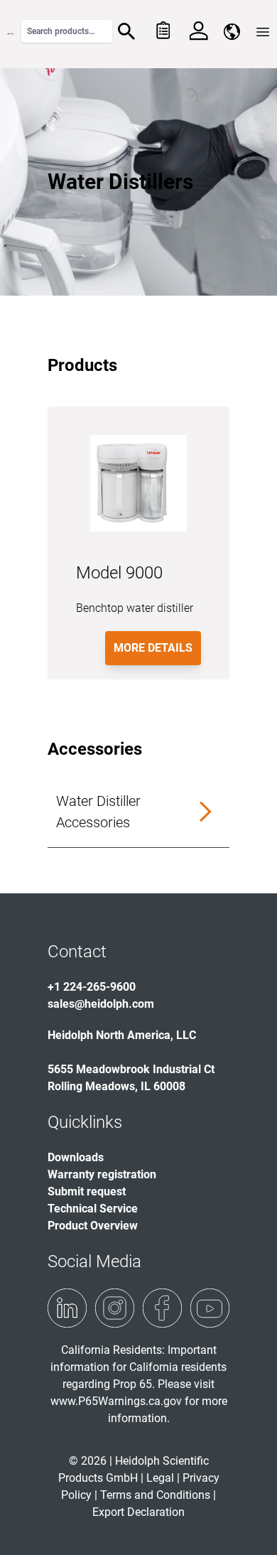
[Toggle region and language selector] (232, 31)
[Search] (126, 31)
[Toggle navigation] (262, 32)
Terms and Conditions (155, 1495)
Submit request (87, 1191)
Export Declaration (138, 1512)
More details (153, 648)
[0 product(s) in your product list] (162, 31)
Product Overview (93, 1225)
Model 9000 (119, 573)
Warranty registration (102, 1174)
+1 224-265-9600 (92, 987)
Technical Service (93, 1208)
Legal (160, 1478)
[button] (138, 812)
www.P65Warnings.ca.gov (116, 1401)
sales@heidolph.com (101, 1004)
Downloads (76, 1157)
